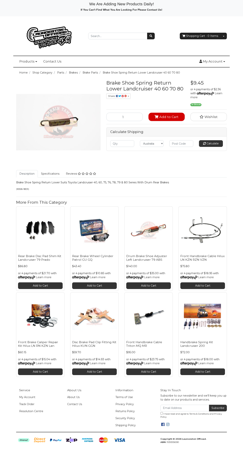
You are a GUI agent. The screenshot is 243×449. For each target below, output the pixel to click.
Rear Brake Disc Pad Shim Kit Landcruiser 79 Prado (39, 257)
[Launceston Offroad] (49, 35)
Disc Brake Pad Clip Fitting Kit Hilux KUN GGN (94, 344)
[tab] (27, 173)
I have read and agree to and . (191, 415)
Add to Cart (168, 117)
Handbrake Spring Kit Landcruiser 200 (196, 344)
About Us (73, 397)
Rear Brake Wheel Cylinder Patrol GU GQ (92, 257)
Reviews (72, 173)
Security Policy (125, 418)
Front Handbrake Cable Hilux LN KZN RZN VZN (202, 257)
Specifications (50, 173)
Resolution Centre (31, 411)
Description (27, 173)
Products (27, 61)
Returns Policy (125, 411)
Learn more (43, 277)
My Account (27, 397)
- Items (202, 36)
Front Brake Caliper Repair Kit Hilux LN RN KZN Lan (38, 344)
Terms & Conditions (199, 414)
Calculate (212, 143)
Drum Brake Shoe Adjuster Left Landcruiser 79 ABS (146, 257)
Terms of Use (124, 397)
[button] (212, 62)
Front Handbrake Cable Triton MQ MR (144, 344)
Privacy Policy (124, 404)
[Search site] (151, 36)
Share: (112, 96)
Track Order (26, 404)
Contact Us (52, 61)
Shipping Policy (125, 425)
